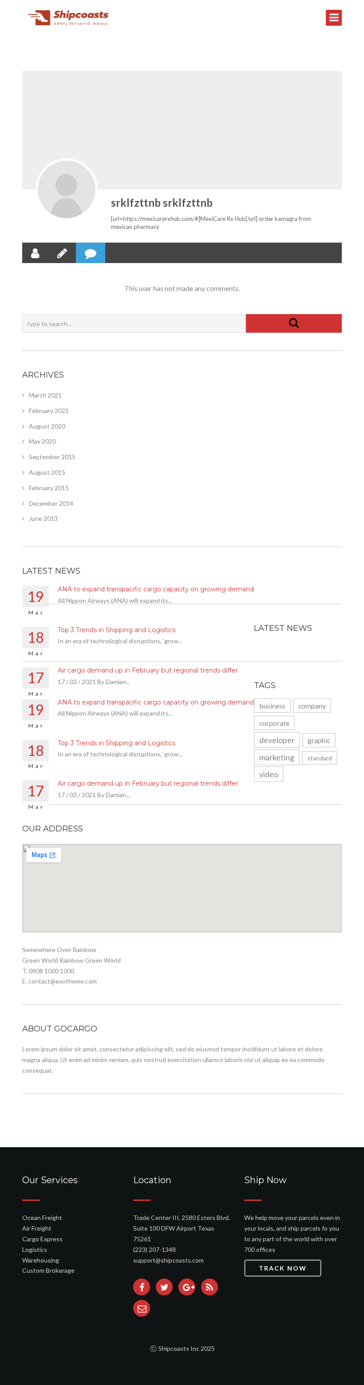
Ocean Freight (42, 1217)
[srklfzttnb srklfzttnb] (67, 189)
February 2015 (49, 488)
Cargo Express (42, 1239)
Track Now (283, 1268)
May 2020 (42, 441)
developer (277, 740)
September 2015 (52, 456)
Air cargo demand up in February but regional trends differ (148, 670)
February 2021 (49, 410)
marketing (276, 757)
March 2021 (45, 395)
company (312, 705)
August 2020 (47, 426)
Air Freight (36, 1228)
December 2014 (51, 503)
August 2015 (47, 472)
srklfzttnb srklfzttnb (162, 202)
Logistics (34, 1249)
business (272, 705)
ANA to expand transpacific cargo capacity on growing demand (156, 589)
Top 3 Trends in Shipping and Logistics (116, 630)
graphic (319, 740)
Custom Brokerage (48, 1270)
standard (319, 758)
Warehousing (40, 1260)
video (268, 774)
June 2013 (43, 518)
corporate (274, 723)
